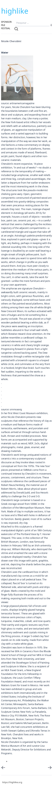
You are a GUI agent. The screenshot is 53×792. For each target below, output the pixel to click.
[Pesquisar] (16, 29)
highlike (14, 11)
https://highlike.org (12, 782)
